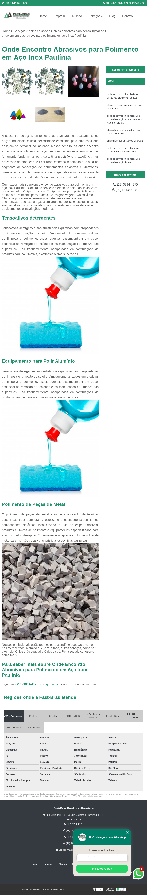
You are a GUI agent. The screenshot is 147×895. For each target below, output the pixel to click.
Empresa (59, 16)
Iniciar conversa (102, 868)
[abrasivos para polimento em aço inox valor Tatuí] (50, 81)
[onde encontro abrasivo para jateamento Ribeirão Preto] (50, 114)
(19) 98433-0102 (136, 3)
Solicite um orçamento (125, 69)
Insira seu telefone (102, 850)
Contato (127, 16)
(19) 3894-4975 (113, 3)
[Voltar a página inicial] (17, 16)
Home (43, 16)
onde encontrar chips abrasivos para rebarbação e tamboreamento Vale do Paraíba (125, 119)
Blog (112, 16)
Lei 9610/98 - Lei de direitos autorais (86, 796)
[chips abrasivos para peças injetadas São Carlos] (17, 81)
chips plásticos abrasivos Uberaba (125, 141)
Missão (77, 16)
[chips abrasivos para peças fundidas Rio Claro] (17, 114)
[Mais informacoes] (140, 16)
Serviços (94, 16)
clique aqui (50, 684)
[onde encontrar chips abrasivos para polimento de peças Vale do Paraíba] (83, 81)
